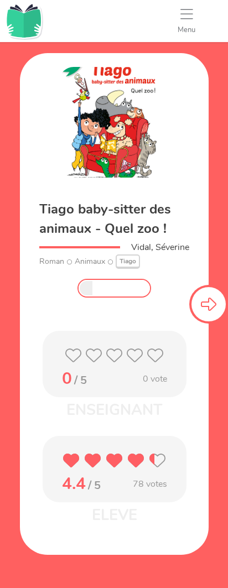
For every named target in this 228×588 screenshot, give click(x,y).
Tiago (128, 261)
